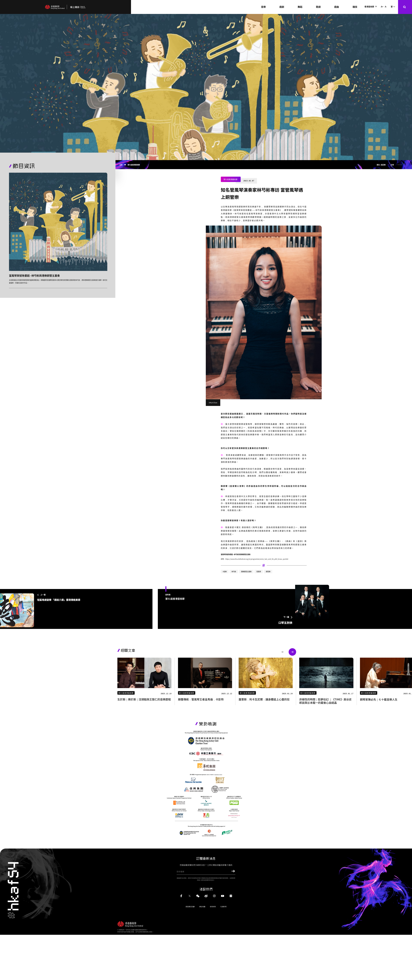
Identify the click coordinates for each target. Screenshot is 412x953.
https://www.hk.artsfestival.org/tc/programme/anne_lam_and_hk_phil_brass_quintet (256, 559)
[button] (282, 652)
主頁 (120, 165)
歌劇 (318, 6)
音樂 (263, 6)
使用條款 (213, 906)
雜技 (355, 6)
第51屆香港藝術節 (134, 165)
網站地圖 (202, 906)
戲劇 (281, 6)
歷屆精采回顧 (190, 906)
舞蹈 (300, 6)
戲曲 (336, 6)
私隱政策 (223, 906)
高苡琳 (383, 165)
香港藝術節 (369, 6)
